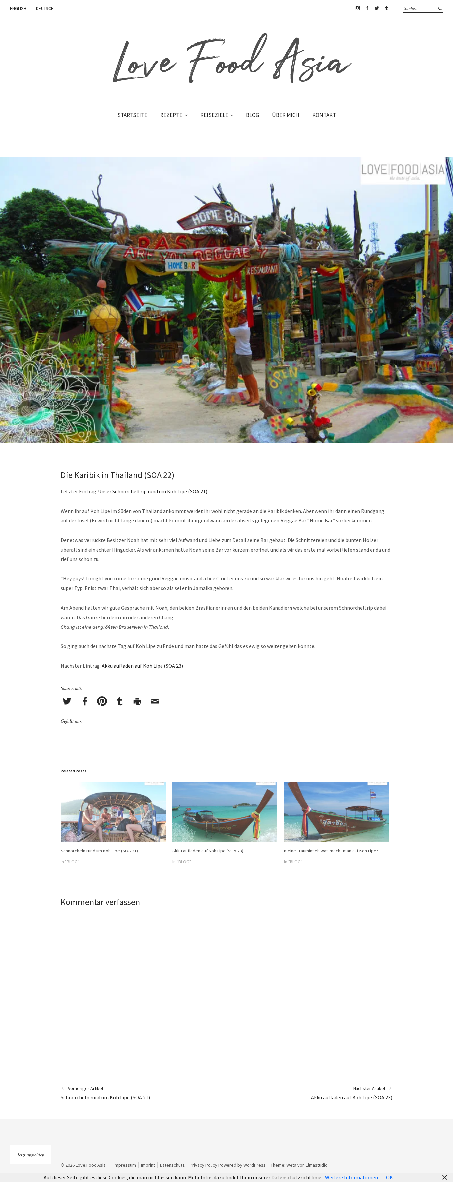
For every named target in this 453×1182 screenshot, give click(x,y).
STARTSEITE (132, 115)
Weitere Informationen (351, 1177)
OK (389, 1177)
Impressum (125, 1165)
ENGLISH (18, 8)
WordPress (254, 1165)
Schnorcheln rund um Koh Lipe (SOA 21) (99, 851)
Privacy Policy (203, 1165)
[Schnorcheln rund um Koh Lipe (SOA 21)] (113, 812)
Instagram (357, 8)
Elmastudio (317, 1165)
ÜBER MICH (285, 115)
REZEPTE (171, 115)
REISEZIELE (214, 115)
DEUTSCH (45, 8)
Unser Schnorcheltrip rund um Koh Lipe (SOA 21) (152, 491)
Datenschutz (172, 1165)
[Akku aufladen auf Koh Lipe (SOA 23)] (225, 812)
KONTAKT (324, 115)
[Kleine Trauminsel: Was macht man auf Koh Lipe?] (336, 812)
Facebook (367, 8)
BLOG (252, 115)
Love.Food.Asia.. (92, 1165)
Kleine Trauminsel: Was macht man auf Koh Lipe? (331, 851)
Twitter (377, 8)
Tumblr (386, 8)
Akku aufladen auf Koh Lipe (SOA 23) (142, 665)
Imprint (148, 1165)
